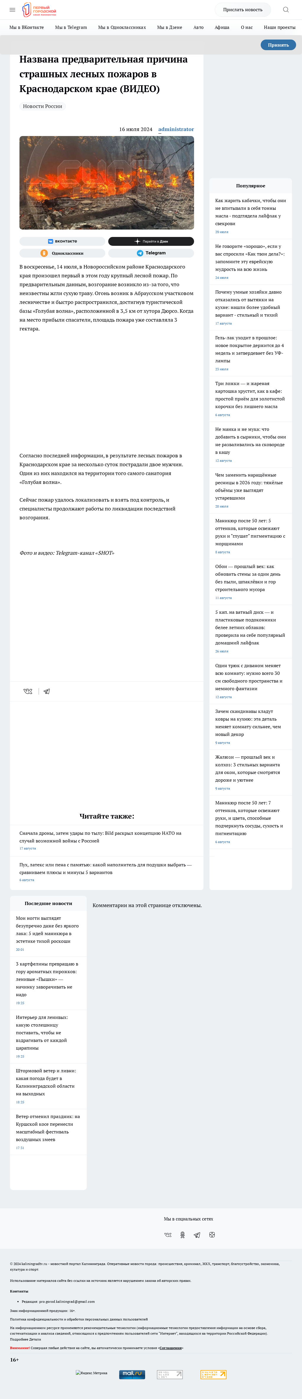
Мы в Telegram (71, 27)
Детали (35, 1339)
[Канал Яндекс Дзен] (151, 241)
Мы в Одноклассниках (122, 27)
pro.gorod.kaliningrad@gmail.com (67, 1301)
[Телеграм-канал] (151, 253)
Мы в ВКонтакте (26, 27)
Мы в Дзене (169, 27)
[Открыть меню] (12, 10)
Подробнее (19, 1339)
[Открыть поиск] (286, 10)
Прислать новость (242, 9)
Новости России (42, 106)
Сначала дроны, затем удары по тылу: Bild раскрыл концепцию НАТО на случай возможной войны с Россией (100, 840)
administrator (176, 129)
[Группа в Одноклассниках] (62, 253)
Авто (198, 27)
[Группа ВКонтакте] (62, 241)
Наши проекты (280, 27)
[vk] (28, 691)
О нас (247, 27)
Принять (278, 45)
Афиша (222, 27)
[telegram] (49, 691)
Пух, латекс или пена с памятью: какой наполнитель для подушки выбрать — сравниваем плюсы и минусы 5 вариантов (105, 872)
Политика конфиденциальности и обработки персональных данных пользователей (79, 1319)
